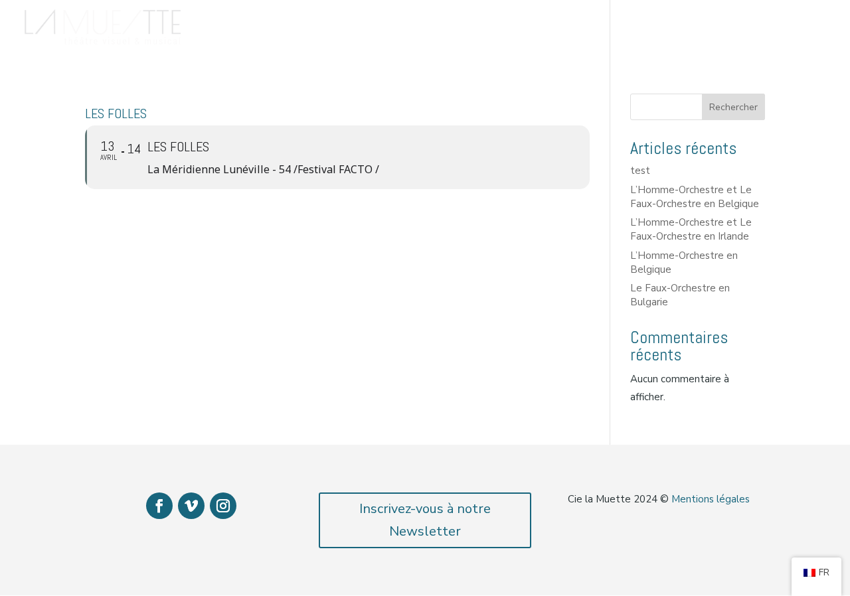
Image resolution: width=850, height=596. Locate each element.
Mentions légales (710, 499)
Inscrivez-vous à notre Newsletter (425, 520)
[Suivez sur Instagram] (223, 505)
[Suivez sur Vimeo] (191, 505)
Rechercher (733, 107)
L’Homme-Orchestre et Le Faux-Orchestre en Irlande (691, 229)
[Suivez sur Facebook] (159, 505)
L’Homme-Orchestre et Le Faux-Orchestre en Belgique (694, 196)
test (640, 170)
